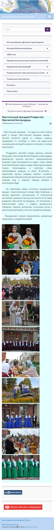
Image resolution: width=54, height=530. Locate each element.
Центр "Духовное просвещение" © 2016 (16, 520)
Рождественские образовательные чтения (27, 72)
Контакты (11, 85)
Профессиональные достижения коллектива (27, 60)
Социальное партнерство (18, 79)
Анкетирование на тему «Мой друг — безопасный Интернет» (28, 105)
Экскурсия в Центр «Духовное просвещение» (26, 111)
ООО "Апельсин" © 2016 (10, 525)
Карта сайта (12, 91)
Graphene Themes (31, 527)
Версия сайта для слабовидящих (25, 507)
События (19, 123)
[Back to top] (48, 524)
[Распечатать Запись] (50, 123)
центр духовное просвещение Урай (18, 16)
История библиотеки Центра (27, 48)
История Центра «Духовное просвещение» (25, 42)
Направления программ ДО (27, 66)
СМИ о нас (11, 54)
